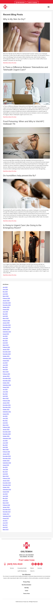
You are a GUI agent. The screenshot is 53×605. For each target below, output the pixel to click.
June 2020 (5, 442)
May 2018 (5, 498)
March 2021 (6, 425)
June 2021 (5, 418)
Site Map (26, 587)
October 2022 (6, 382)
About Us (32, 571)
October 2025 (6, 307)
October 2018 (6, 487)
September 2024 (7, 331)
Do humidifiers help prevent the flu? (19, 175)
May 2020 (5, 445)
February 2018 (6, 505)
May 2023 (5, 367)
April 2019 (5, 474)
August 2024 (6, 334)
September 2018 (7, 489)
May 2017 (5, 525)
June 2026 (5, 289)
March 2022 (6, 398)
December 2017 (7, 509)
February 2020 (6, 451)
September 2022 (7, 385)
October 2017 (6, 514)
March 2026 (6, 296)
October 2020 (6, 436)
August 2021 (6, 414)
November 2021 (7, 407)
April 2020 (5, 447)
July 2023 (5, 362)
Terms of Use (26, 593)
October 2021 (6, 409)
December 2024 (7, 325)
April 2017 (5, 527)
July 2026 (5, 287)
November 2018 (7, 485)
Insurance (40, 568)
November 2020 (7, 434)
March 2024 (6, 345)
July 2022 (5, 389)
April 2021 (5, 422)
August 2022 (6, 387)
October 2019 (6, 460)
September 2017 (7, 516)
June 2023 (5, 365)
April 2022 (5, 396)
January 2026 (6, 300)
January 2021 (6, 429)
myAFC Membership (22, 571)
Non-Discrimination (26, 584)
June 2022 (5, 391)
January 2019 (6, 480)
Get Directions (27, 560)
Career (26, 590)
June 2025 (5, 311)
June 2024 (5, 338)
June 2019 (5, 469)
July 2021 (5, 416)
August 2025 (6, 309)
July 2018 (5, 494)
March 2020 (6, 449)
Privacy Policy (26, 581)
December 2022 (7, 378)
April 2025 (5, 316)
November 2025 (7, 305)
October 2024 (6, 329)
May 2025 (5, 314)
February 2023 (6, 374)
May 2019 (5, 471)
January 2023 (6, 376)
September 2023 (7, 358)
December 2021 (7, 405)
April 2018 (5, 500)
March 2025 (6, 318)
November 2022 (7, 380)
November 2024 (7, 327)
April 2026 (5, 294)
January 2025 (6, 322)
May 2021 (5, 420)
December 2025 (7, 302)
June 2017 (5, 522)
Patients (32, 568)
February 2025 (6, 320)
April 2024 (5, 342)
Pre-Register (21, 2)
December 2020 (7, 431)
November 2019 (7, 458)
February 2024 (6, 347)
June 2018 (5, 496)
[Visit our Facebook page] (32, 564)
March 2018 (6, 502)
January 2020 (6, 454)
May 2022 (5, 394)
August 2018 (6, 491)
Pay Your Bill (33, 2)
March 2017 (6, 529)
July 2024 (5, 336)
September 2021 (7, 411)
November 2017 (7, 511)
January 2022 (6, 402)
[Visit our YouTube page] (41, 564)
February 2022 (6, 400)
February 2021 (6, 427)
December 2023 (7, 351)
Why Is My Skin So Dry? (14, 19)
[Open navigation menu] (48, 6)
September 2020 (7, 438)
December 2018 (7, 482)
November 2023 (7, 354)
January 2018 (6, 507)
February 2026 (6, 298)
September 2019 (7, 462)
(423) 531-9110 (14, 564)
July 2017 (5, 520)
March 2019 (6, 476)
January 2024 (6, 349)
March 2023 (6, 371)
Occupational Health (22, 568)
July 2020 (5, 440)
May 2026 (5, 291)
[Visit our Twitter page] (35, 564)
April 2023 (5, 369)
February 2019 (6, 478)
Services (12, 568)
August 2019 (6, 465)
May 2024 (5, 340)
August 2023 (6, 360)
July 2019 (5, 467)
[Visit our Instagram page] (38, 564)
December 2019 (7, 456)
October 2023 (6, 356)
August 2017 (6, 518)
